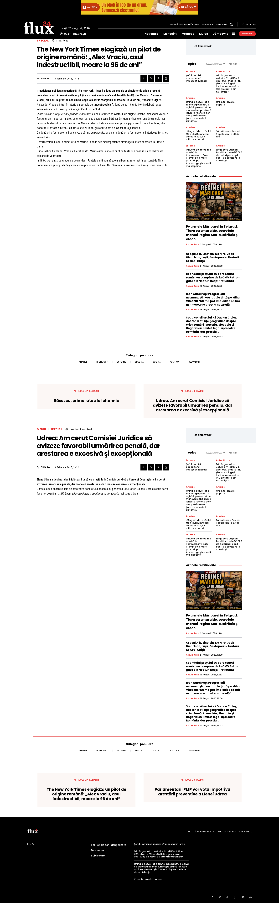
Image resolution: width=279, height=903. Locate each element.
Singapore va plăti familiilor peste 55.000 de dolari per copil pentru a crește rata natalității (229, 155)
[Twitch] (235, 897)
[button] (231, 24)
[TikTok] (227, 897)
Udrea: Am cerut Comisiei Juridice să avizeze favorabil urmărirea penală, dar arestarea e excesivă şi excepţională (192, 405)
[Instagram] (247, 24)
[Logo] (39, 27)
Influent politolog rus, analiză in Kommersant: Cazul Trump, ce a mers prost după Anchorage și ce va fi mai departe (198, 158)
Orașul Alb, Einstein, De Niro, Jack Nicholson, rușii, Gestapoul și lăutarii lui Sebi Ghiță (212, 257)
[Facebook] (243, 24)
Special (43, 40)
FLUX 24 (45, 78)
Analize (190, 98)
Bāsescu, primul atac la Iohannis (86, 400)
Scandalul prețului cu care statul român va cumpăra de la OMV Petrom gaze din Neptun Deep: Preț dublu (213, 277)
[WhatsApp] (166, 78)
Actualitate (223, 71)
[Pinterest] (158, 78)
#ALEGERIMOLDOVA (215, 63)
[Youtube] (254, 24)
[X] (251, 24)
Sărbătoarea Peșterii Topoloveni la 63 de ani (228, 134)
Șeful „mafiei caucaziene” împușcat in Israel (196, 78)
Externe (190, 71)
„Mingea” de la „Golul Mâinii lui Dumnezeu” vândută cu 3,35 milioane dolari (198, 135)
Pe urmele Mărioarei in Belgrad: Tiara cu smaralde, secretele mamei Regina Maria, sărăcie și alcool (212, 232)
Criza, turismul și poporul (225, 103)
